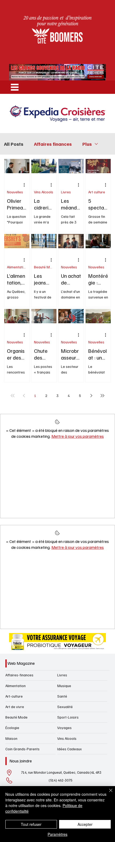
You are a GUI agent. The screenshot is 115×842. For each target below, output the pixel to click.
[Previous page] (24, 395)
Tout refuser (31, 824)
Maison (11, 738)
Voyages (64, 727)
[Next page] (91, 395)
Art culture (96, 192)
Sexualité (65, 706)
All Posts (13, 144)
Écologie (12, 727)
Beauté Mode (44, 267)
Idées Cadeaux (69, 749)
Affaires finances (53, 144)
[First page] (12, 395)
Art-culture (14, 696)
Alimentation (17, 267)
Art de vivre (14, 706)
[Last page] (102, 395)
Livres (66, 192)
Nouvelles (15, 192)
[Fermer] (107, 793)
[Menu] (15, 87)
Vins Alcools (43, 192)
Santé (62, 696)
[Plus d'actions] (26, 185)
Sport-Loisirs (68, 717)
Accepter (85, 824)
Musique (64, 685)
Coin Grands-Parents (22, 749)
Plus (87, 144)
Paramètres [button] (57, 834)
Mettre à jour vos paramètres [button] (77, 436)
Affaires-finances (19, 675)
